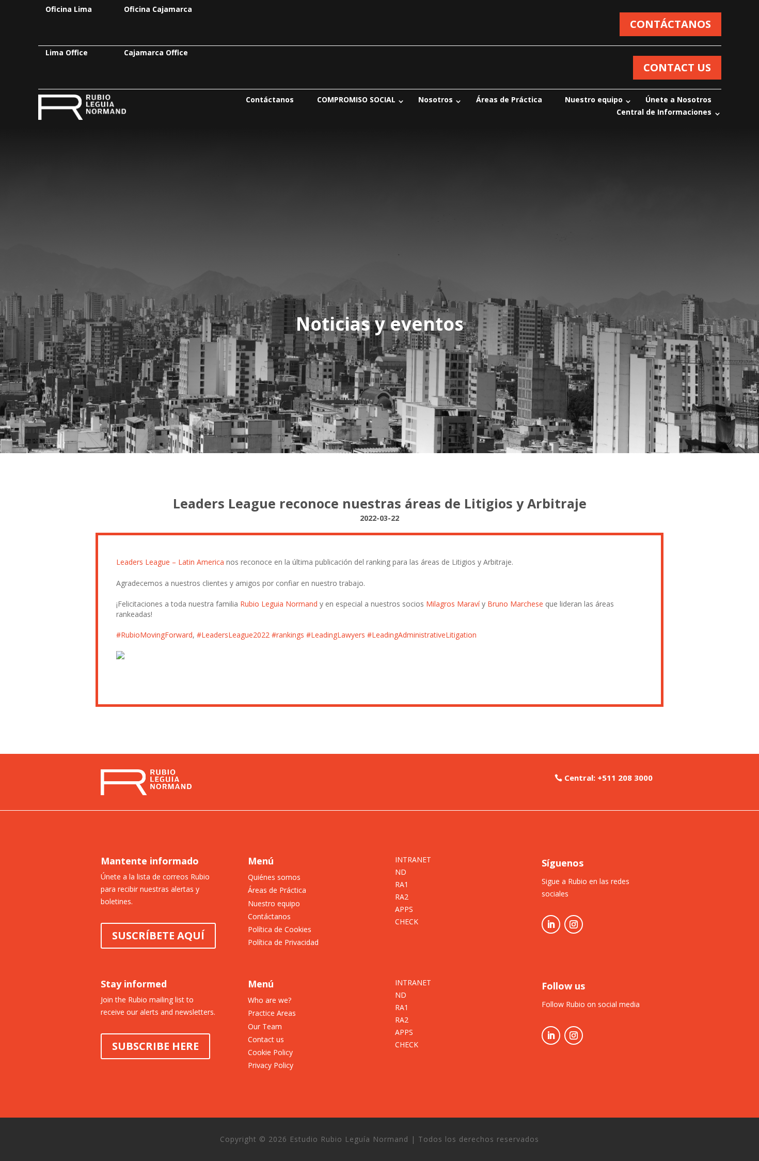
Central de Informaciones (663, 112)
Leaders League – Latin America (170, 562)
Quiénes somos (274, 877)
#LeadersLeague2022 (233, 635)
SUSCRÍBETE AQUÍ (158, 935)
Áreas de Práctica (509, 99)
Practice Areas (272, 1013)
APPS (404, 910)
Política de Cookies (279, 929)
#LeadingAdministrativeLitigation (422, 635)
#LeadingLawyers (335, 635)
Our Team (265, 1026)
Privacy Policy (270, 1065)
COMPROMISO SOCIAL (356, 99)
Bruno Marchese (515, 604)
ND (400, 873)
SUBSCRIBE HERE (155, 1046)
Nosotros (435, 99)
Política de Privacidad (283, 942)
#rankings (288, 635)
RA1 (401, 885)
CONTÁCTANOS (670, 24)
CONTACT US (677, 67)
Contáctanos (270, 99)
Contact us (266, 1039)
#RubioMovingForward (154, 635)
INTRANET (413, 860)
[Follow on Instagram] (573, 924)
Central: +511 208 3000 (608, 777)
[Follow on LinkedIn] (551, 924)
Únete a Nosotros (678, 99)
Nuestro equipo (594, 99)
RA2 (401, 897)
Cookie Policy (270, 1052)
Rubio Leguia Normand (279, 604)
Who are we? (269, 1000)
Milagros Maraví (453, 604)
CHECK (406, 922)
